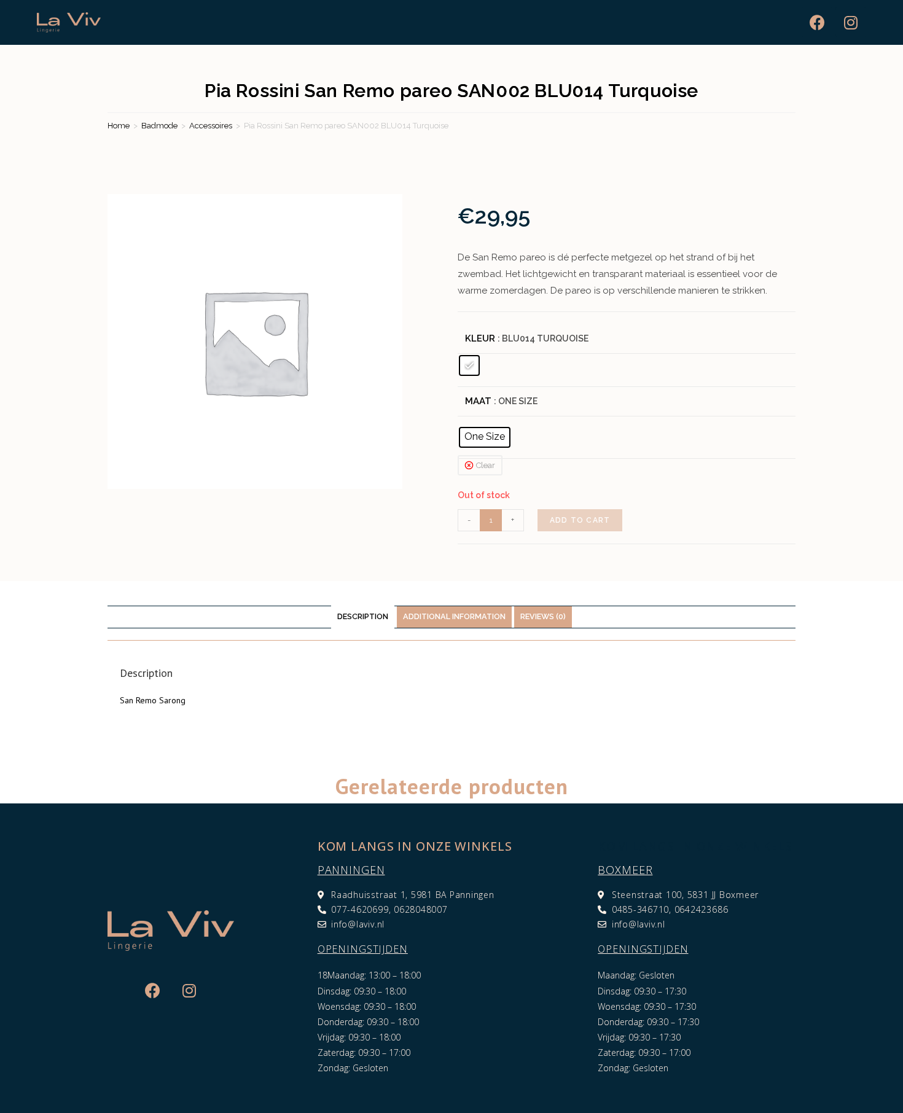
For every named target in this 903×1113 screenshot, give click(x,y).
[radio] (469, 365)
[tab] (362, 617)
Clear (485, 465)
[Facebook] (817, 22)
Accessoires (210, 125)
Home (119, 125)
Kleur (480, 338)
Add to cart (580, 520)
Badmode (159, 125)
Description (362, 616)
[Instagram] (850, 22)
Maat (478, 401)
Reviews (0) (543, 616)
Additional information (454, 616)
